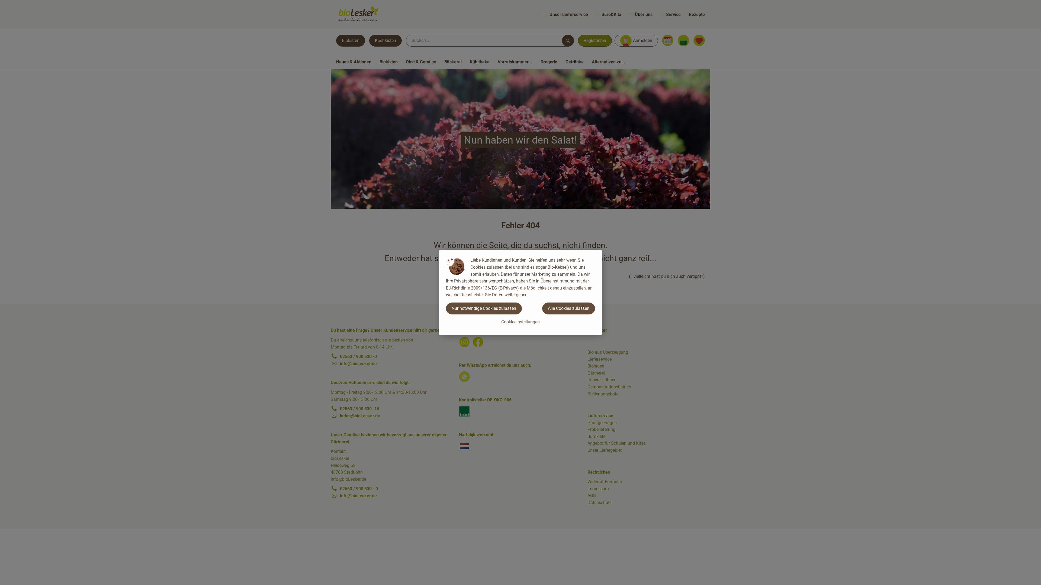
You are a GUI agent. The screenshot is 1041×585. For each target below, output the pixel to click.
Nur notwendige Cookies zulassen (484, 308)
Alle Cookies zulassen (568, 308)
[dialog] (520, 292)
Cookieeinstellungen (520, 321)
